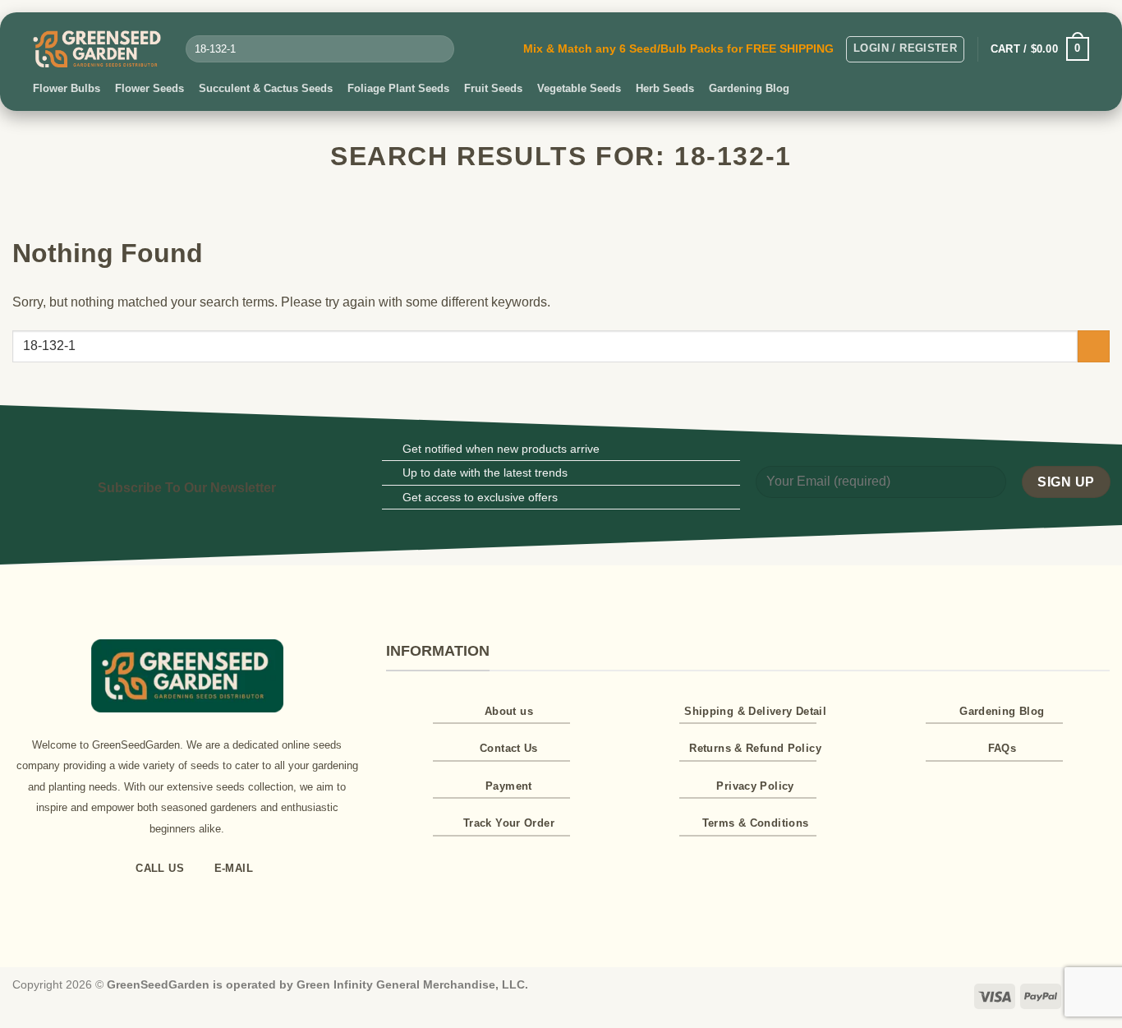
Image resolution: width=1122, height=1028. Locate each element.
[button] (905, 49)
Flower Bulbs (66, 88)
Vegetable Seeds (579, 88)
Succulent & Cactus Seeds (266, 88)
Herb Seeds (665, 88)
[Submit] (438, 49)
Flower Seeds (149, 88)
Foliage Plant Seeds (398, 88)
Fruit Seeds (493, 88)
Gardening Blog (749, 88)
